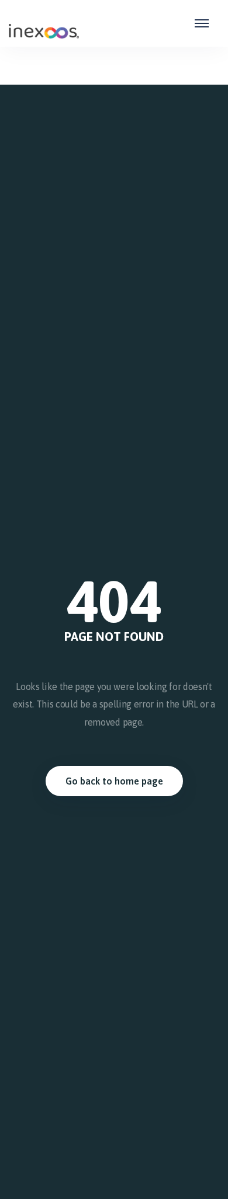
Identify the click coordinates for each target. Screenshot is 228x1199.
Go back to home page (114, 781)
